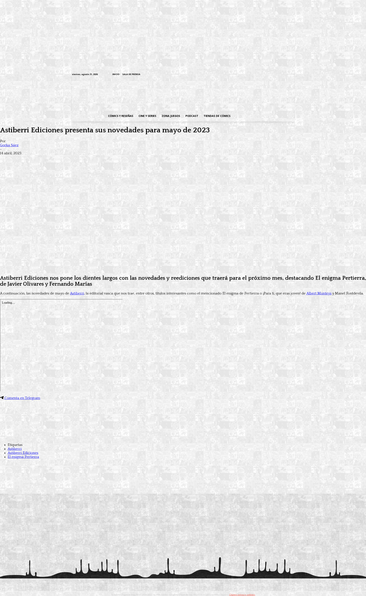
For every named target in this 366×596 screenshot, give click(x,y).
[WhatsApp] (47, 159)
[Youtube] (292, 75)
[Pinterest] (61, 159)
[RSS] (268, 75)
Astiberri (77, 293)
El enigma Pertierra (23, 457)
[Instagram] (262, 75)
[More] (74, 159)
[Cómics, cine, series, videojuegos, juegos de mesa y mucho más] (163, 94)
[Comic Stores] (183, 437)
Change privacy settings (242, 594)
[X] (286, 75)
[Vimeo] (247, 74)
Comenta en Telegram (22, 398)
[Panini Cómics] (183, 269)
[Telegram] (280, 75)
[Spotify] (274, 75)
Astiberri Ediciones (23, 453)
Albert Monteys (318, 293)
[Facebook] (256, 75)
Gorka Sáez (9, 145)
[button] (263, 115)
